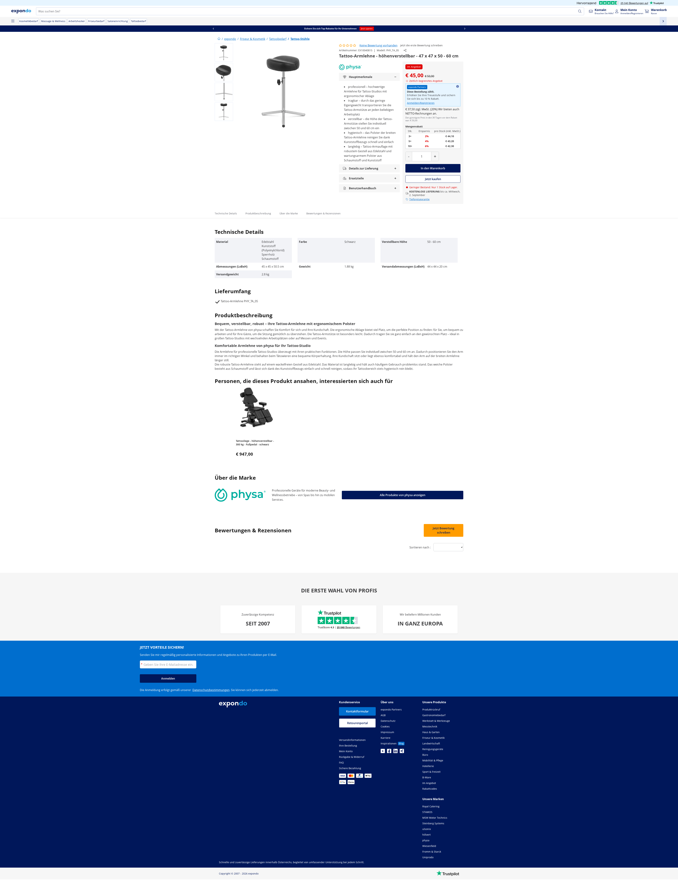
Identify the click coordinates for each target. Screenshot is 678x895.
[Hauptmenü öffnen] (12, 21)
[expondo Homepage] (219, 39)
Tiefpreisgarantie (419, 199)
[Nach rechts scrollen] (464, 28)
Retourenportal (357, 723)
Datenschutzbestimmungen (211, 690)
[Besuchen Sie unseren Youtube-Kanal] (383, 752)
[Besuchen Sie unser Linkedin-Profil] (395, 752)
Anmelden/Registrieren (421, 103)
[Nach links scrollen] (213, 28)
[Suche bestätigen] (580, 11)
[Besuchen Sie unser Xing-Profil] (402, 752)
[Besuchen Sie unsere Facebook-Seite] (389, 752)
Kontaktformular (357, 711)
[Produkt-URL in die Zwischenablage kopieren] (405, 50)
